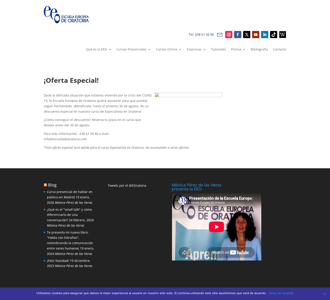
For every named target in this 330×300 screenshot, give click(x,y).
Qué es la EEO (96, 49)
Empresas (194, 49)
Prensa (236, 49)
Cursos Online (166, 49)
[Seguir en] (273, 34)
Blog (52, 185)
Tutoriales (218, 49)
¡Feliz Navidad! (58, 260)
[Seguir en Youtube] (255, 34)
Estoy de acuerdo (281, 293)
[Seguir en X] (246, 34)
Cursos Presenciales (132, 49)
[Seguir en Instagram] (228, 34)
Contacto (279, 49)
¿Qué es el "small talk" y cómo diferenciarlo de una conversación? (69, 214)
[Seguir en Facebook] (237, 34)
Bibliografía (259, 49)
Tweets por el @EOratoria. (127, 185)
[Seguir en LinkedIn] (264, 34)
